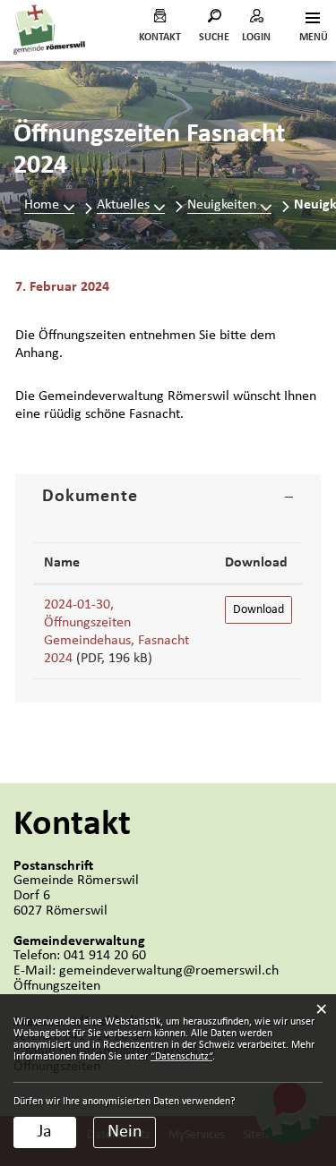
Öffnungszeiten (56, 986)
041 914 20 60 (105, 956)
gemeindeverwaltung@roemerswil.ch (169, 971)
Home (41, 205)
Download (256, 563)
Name (62, 563)
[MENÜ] (313, 20)
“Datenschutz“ (181, 1056)
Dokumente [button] (90, 497)
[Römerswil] (49, 29)
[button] (131, 205)
